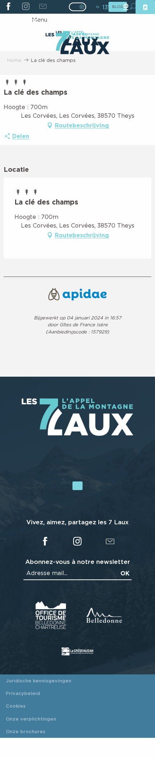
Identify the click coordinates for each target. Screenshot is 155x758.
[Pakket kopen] (145, 7)
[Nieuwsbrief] (42, 7)
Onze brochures (25, 731)
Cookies (16, 705)
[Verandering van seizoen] (80, 7)
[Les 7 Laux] (77, 434)
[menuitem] (77, 44)
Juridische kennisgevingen (38, 680)
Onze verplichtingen (31, 718)
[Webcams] (126, 7)
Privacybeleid (23, 693)
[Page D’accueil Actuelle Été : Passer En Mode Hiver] (77, 7)
